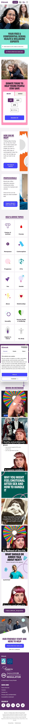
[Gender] (21, 280)
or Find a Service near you (14, 51)
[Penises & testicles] (7, 228)
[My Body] (21, 333)
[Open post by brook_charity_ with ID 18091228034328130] (14, 458)
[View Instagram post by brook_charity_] (26, 415)
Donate (15, 2)
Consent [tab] (5, 351)
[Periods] (21, 228)
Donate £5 (14, 118)
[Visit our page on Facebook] (3, 705)
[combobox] (14, 46)
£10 (17, 100)
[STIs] (21, 263)
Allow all (14, 374)
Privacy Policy (10, 722)
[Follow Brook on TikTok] (23, 705)
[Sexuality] (7, 315)
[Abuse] (7, 298)
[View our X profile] (13, 705)
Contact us (4, 692)
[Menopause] (7, 245)
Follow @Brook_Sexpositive (14, 610)
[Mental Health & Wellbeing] (21, 315)
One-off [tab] (9, 93)
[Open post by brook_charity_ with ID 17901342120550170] (14, 485)
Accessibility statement (7, 697)
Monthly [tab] (20, 93)
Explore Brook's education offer (10, 204)
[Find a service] (24, 2)
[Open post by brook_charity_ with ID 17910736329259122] (14, 431)
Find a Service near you (14, 645)
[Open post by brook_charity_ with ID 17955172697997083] (14, 512)
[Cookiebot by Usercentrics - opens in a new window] (21, 347)
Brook (4, 2)
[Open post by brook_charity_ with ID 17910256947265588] (14, 404)
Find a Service (5, 687)
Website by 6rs (18, 722)
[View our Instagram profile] (8, 705)
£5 (11, 100)
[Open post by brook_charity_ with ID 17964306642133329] (14, 539)
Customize (13, 378)
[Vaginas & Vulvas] (7, 333)
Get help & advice (10, 165)
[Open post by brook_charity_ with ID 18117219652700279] (14, 592)
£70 (14, 105)
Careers (3, 690)
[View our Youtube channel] (18, 705)
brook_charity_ (14, 392)
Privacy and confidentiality (8, 694)
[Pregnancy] (7, 263)
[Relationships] (21, 298)
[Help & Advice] (20, 2)
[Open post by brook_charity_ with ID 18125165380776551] (14, 565)
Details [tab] (14, 351)
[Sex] (7, 280)
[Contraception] (21, 245)
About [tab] (23, 351)
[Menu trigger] (27, 2)
